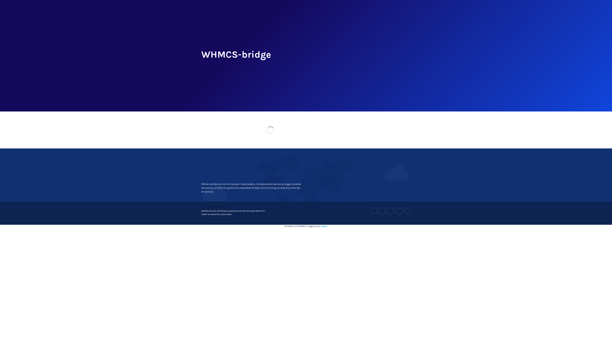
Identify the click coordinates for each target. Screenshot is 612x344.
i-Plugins (324, 226)
